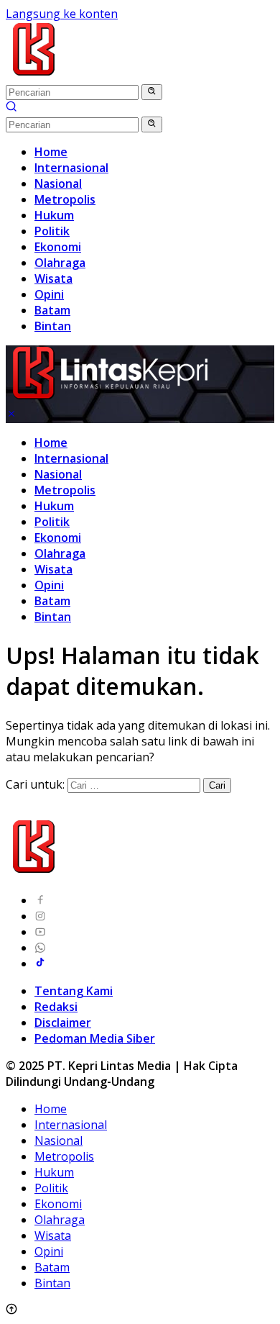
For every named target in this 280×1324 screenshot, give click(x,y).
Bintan (52, 617)
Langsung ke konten (62, 14)
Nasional (58, 474)
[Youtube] (40, 932)
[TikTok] (40, 963)
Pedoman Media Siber (94, 1038)
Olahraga (59, 553)
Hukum (54, 506)
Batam (52, 601)
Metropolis (64, 490)
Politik (52, 522)
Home (50, 442)
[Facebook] (40, 900)
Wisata (53, 569)
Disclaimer (62, 1022)
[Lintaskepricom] (130, 75)
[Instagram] (40, 916)
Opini (49, 585)
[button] (151, 92)
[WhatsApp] (40, 948)
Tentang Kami (73, 991)
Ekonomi (57, 537)
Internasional (71, 458)
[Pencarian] (11, 108)
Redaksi (56, 1007)
